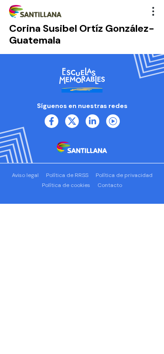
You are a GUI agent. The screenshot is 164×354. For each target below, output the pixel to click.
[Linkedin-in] (92, 121)
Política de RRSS (67, 175)
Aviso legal (25, 175)
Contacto (109, 185)
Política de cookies (66, 185)
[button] (153, 11)
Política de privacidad (124, 175)
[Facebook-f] (51, 121)
